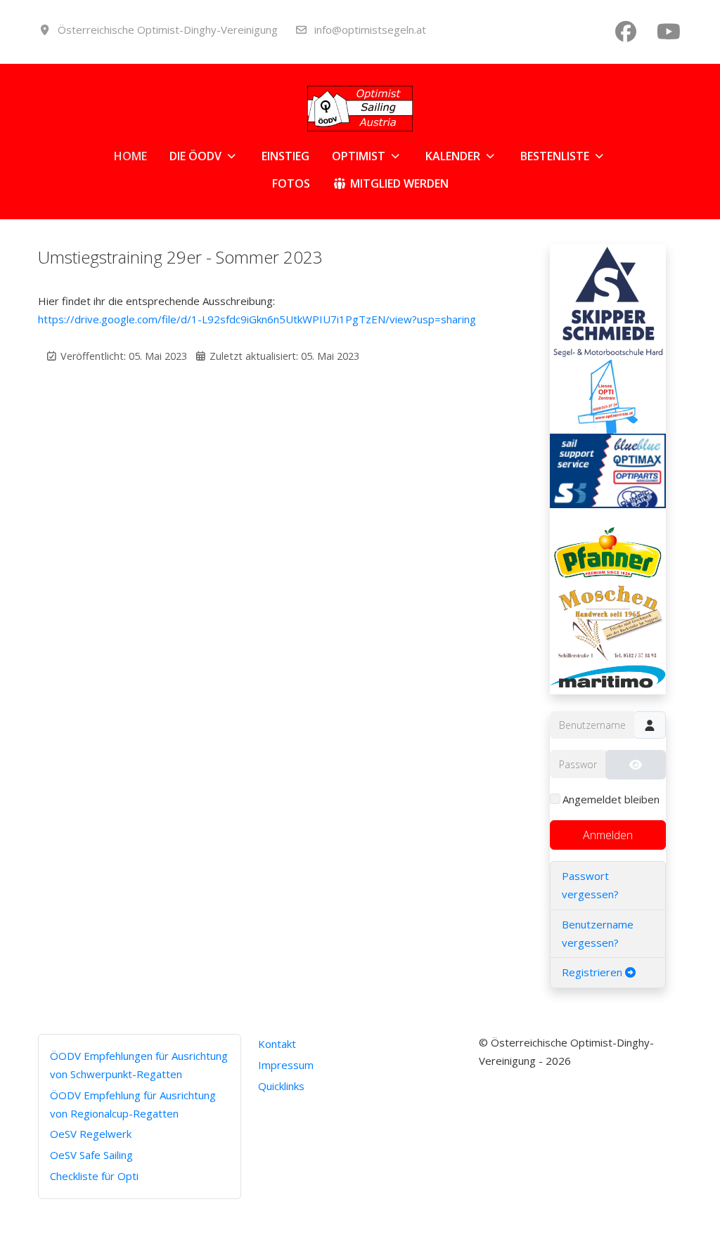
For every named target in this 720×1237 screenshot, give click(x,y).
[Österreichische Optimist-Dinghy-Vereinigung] (360, 108)
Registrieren (593, 972)
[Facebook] (625, 31)
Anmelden (608, 835)
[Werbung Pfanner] (608, 543)
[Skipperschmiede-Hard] (608, 300)
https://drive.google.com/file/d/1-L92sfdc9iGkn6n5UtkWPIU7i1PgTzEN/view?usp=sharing (257, 319)
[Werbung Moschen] (608, 621)
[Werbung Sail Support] (608, 469)
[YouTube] (668, 31)
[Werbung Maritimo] (608, 678)
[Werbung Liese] (608, 396)
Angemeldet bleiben (611, 799)
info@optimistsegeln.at (370, 29)
